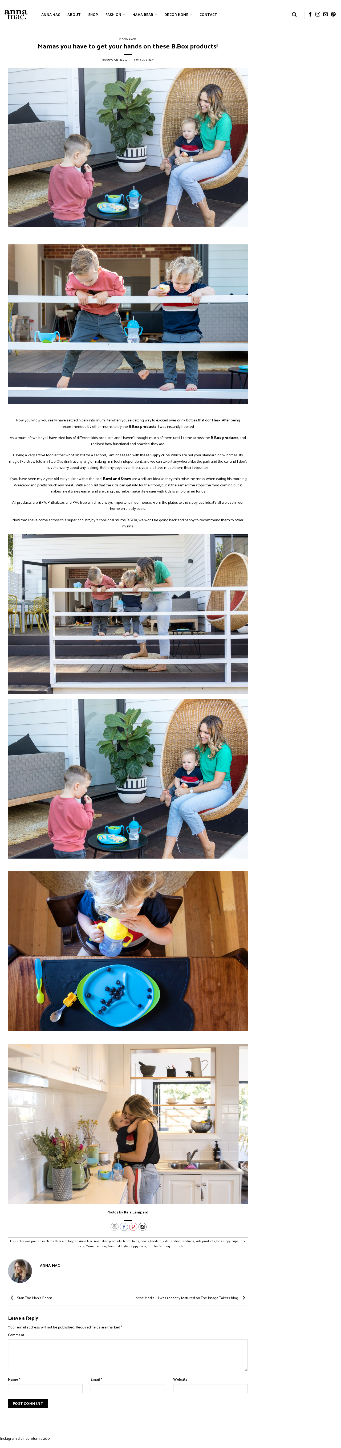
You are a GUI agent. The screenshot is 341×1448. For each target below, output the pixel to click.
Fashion (113, 14)
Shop (93, 14)
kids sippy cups (227, 1241)
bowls (144, 1241)
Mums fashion (96, 1246)
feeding (155, 1241)
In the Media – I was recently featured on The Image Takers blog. (187, 1297)
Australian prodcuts (108, 1241)
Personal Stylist (118, 1246)
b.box (127, 1241)
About (73, 14)
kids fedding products (178, 1241)
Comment (16, 1335)
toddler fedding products (166, 1246)
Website (180, 1379)
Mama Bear (142, 14)
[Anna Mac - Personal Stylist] (16, 15)
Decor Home (176, 14)
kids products (205, 1241)
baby (135, 1241)
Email (96, 1379)
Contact (208, 14)
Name (14, 1379)
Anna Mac (50, 14)
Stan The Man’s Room (34, 1297)
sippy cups (138, 1246)
